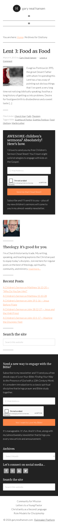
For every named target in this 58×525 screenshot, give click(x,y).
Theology (36, 116)
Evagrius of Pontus (23, 119)
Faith (29, 116)
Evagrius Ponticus (41, 119)
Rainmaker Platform (44, 519)
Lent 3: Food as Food (26, 51)
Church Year (20, 116)
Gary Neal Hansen (33, 8)
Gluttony (7, 123)
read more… (34, 268)
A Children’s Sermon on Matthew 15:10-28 (25, 295)
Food (52, 119)
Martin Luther (18, 123)
